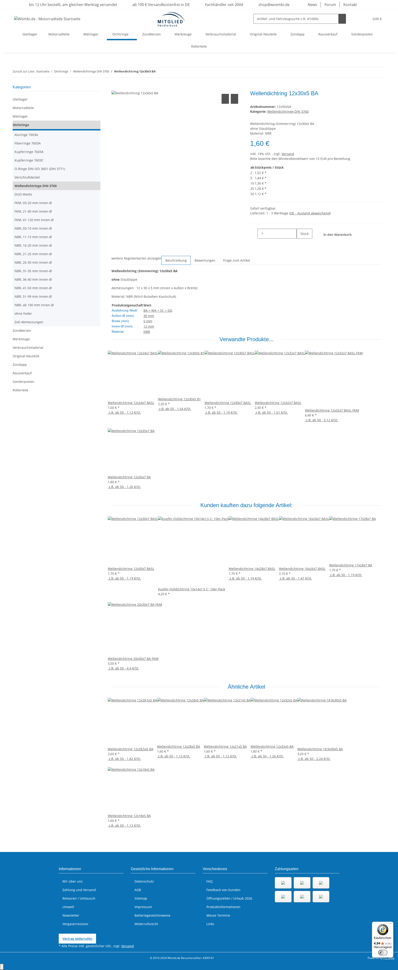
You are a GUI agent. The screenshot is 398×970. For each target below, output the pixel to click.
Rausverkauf (22, 373)
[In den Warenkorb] (115, 87)
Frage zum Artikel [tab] (236, 260)
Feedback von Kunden (223, 890)
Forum (330, 4)
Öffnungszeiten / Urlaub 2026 (229, 898)
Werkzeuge (21, 339)
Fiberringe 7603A (28, 143)
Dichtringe (21, 125)
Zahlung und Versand (79, 890)
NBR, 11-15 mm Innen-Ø (33, 237)
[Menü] (390, 924)
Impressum (143, 907)
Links (210, 924)
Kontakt (350, 4)
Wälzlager (20, 116)
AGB (138, 890)
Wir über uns (72, 881)
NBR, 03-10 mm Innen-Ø (33, 228)
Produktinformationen (223, 907)
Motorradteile (23, 108)
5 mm (147, 321)
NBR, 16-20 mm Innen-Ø (33, 245)
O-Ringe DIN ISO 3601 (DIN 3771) (40, 169)
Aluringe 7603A (26, 135)
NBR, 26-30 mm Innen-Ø (33, 262)
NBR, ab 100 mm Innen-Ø (34, 305)
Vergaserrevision (75, 924)
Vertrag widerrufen (77, 938)
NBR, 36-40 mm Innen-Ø (33, 279)
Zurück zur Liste (23, 71)
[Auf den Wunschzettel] (234, 99)
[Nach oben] (2, 967)
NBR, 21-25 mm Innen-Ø (33, 254)
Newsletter (70, 915)
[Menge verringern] (254, 234)
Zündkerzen (22, 330)
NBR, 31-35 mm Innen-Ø (33, 271)
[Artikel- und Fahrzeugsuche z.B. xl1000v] (342, 19)
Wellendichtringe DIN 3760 (288, 111)
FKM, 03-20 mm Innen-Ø (33, 203)
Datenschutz (144, 881)
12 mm (148, 326)
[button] (357, 18)
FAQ (209, 881)
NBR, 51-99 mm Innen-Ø (33, 296)
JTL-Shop (388, 958)
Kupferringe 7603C (29, 160)
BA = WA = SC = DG (157, 310)
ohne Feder (23, 313)
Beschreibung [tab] (176, 260)
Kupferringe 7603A (29, 152)
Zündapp (20, 364)
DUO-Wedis (23, 194)
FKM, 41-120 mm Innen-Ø (34, 220)
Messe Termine (218, 915)
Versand (287, 154)
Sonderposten (23, 381)
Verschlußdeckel (27, 177)
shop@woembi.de (274, 4)
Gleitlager (20, 99)
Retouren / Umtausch (78, 898)
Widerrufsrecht (146, 924)
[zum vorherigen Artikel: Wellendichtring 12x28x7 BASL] (159, 72)
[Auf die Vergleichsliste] (225, 99)
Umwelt (68, 907)
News (312, 4)
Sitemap (141, 898)
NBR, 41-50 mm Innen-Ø (33, 288)
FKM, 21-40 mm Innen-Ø (33, 211)
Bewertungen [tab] (205, 260)
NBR (146, 331)
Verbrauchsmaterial (28, 347)
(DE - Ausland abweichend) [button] (310, 213)
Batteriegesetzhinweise (152, 915)
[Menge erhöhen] (300, 243)
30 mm (148, 316)
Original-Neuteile (26, 356)
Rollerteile (20, 390)
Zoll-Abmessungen (29, 322)
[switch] (382, 952)
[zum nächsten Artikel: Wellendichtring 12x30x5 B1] (167, 72)
